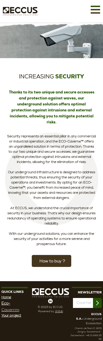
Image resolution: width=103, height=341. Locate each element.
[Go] (97, 303)
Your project (11, 315)
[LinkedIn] (50, 301)
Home (6, 297)
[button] (95, 10)
